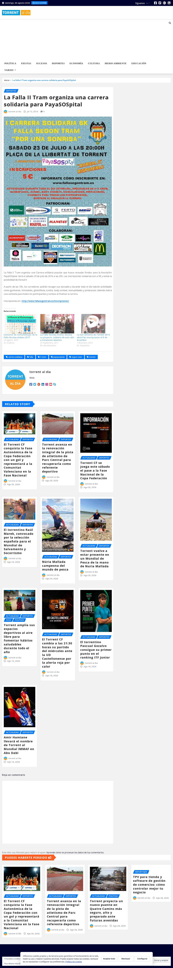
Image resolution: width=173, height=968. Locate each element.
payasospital (58, 357)
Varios (9, 70)
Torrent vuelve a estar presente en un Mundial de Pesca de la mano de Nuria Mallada (94, 558)
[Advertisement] (80, 40)
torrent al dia (15, 111)
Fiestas (26, 63)
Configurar (142, 958)
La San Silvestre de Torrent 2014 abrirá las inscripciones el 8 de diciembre (93, 337)
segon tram (77, 357)
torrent (92, 357)
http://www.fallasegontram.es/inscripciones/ (45, 300)
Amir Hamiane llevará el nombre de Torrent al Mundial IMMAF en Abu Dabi (19, 745)
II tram (43, 357)
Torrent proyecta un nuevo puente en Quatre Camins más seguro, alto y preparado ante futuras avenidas (106, 910)
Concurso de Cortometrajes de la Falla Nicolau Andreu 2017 (20, 336)
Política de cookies (73, 961)
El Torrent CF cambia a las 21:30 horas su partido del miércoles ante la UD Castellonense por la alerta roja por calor (57, 652)
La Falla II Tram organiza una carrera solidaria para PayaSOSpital (44, 80)
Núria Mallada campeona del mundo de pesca (55, 565)
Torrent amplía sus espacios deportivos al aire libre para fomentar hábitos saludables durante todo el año (19, 638)
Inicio (6, 80)
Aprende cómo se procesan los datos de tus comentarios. (75, 852)
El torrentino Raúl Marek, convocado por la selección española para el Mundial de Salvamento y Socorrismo (18, 541)
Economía (76, 63)
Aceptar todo (109, 958)
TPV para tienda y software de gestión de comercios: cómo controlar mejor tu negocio (149, 884)
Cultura (94, 63)
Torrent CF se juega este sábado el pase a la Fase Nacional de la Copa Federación (95, 470)
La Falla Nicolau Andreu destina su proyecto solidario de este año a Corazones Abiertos (57, 337)
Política (10, 63)
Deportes (58, 63)
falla (31, 357)
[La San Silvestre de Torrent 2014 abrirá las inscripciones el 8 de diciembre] (94, 323)
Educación (139, 63)
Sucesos (41, 63)
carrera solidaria (15, 357)
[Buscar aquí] (170, 22)
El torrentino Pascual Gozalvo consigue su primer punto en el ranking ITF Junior (96, 649)
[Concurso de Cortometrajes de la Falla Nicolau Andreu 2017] (21, 323)
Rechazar (126, 958)
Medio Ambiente (116, 63)
